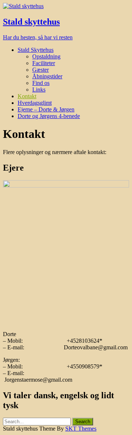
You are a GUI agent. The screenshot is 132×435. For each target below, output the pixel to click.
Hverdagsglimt (35, 103)
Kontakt (27, 96)
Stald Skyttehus (36, 50)
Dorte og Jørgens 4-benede (49, 116)
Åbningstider (47, 76)
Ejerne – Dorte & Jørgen (46, 109)
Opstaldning (46, 56)
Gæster (40, 70)
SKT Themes (80, 428)
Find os (41, 83)
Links (38, 89)
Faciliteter (43, 63)
